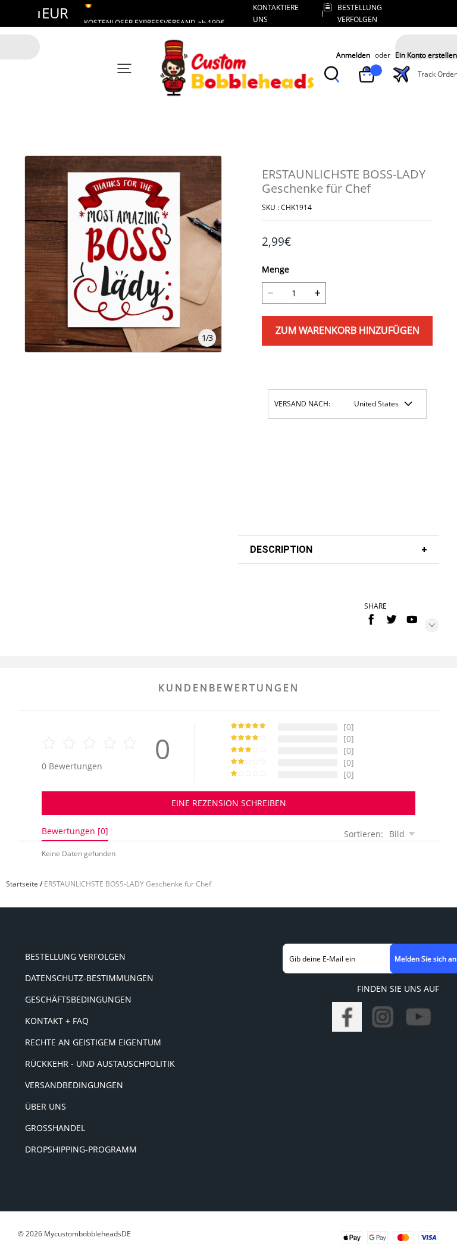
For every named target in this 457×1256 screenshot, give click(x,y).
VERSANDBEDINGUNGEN (74, 1085)
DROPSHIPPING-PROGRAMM (81, 1149)
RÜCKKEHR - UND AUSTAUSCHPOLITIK (100, 1063)
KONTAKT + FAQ (57, 1020)
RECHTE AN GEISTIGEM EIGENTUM (93, 1042)
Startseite (22, 884)
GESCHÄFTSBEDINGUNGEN (78, 999)
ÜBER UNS (45, 1106)
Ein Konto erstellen (426, 56)
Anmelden (353, 56)
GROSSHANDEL (55, 1127)
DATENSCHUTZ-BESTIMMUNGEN (89, 977)
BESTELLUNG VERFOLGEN (75, 956)
